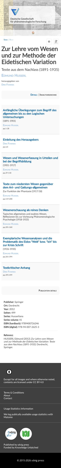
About (7, 395)
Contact (8, 398)
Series (6, 39)
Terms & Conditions (14, 393)
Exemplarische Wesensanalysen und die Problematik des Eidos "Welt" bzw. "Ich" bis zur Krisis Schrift (30, 242)
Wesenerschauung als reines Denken (25, 210)
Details (33, 95)
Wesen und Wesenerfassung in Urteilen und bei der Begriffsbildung (30, 160)
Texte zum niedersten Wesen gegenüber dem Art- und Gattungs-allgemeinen (28, 186)
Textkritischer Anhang (16, 268)
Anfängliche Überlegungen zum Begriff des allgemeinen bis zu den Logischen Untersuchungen (29, 114)
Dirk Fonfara (7, 84)
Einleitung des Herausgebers (20, 139)
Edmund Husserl (13, 75)
